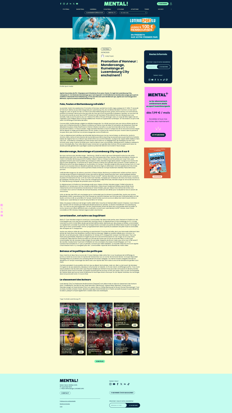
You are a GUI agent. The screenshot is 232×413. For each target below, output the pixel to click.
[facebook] (61, 4)
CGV (61, 406)
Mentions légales (65, 404)
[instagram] (64, 4)
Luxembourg (74, 299)
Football (106, 49)
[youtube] (77, 4)
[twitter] (74, 4)
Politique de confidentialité (67, 401)
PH (79, 299)
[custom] (67, 4)
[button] (171, 9)
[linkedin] (70, 4)
